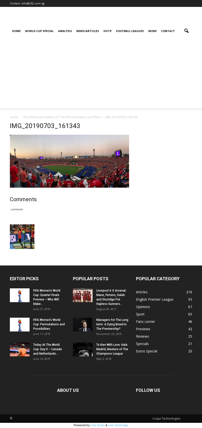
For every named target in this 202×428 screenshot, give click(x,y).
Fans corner (145, 321)
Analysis (65, 31)
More (152, 31)
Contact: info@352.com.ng (27, 3)
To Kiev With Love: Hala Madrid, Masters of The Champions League (112, 349)
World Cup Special (39, 31)
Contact (168, 31)
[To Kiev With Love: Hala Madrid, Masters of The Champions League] (83, 349)
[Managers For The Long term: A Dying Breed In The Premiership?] (83, 324)
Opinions (143, 306)
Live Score (97, 425)
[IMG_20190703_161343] (69, 186)
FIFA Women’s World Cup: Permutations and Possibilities (49, 324)
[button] (186, 31)
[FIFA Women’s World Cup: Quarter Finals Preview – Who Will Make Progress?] (20, 295)
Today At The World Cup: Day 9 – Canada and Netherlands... (47, 349)
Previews (143, 329)
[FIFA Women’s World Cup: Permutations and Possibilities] (20, 324)
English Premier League (154, 299)
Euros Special (146, 351)
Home (16, 31)
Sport (140, 314)
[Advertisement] (101, 73)
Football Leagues (130, 31)
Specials (142, 343)
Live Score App (118, 425)
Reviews (142, 336)
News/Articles (87, 31)
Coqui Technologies (166, 418)
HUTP (107, 31)
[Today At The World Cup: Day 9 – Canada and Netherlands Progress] (20, 349)
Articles (142, 292)
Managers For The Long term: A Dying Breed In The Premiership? (112, 324)
